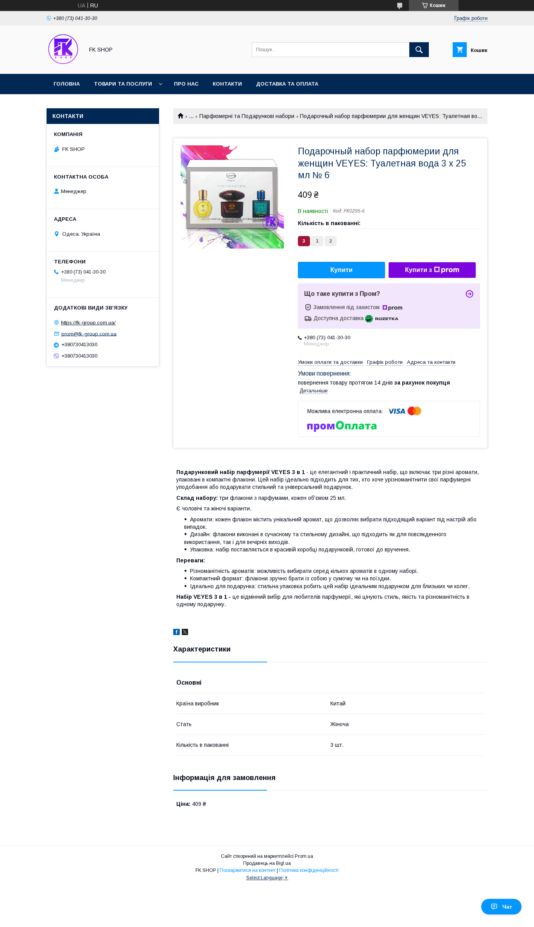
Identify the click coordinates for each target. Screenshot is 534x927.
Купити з (418, 270)
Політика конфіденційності (309, 870)
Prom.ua (304, 856)
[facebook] (176, 633)
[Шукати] (419, 49)
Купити (341, 270)
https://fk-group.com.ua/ (88, 323)
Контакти (227, 84)
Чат (507, 907)
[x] (185, 633)
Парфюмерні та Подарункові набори (246, 116)
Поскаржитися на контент (248, 870)
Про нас (186, 84)
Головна (67, 84)
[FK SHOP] (63, 64)
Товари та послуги (123, 84)
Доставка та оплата (287, 84)
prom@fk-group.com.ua (88, 333)
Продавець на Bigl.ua (267, 863)
